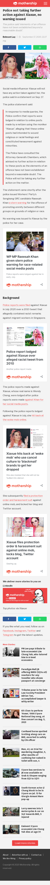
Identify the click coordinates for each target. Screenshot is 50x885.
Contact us (36, 855)
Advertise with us (20, 855)
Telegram (8, 635)
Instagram (20, 630)
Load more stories (25, 843)
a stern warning (18, 202)
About (5, 855)
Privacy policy (25, 858)
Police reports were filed (16, 305)
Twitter (31, 630)
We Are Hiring (9, 858)
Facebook (8, 630)
